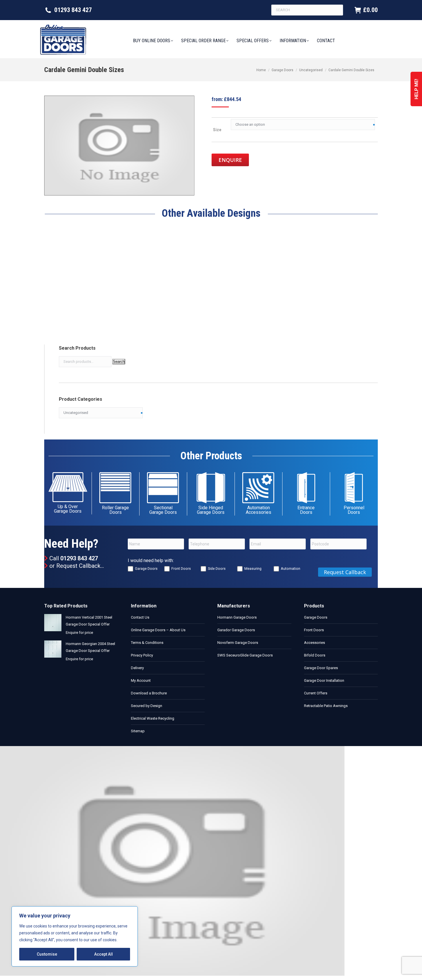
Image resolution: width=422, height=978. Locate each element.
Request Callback (78, 565)
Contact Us (140, 617)
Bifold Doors (314, 655)
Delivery (137, 668)
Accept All (103, 954)
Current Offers (315, 693)
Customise (47, 954)
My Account (141, 680)
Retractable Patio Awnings (326, 706)
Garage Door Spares (321, 668)
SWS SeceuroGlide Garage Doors (245, 655)
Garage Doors (146, 568)
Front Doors (181, 568)
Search (119, 361)
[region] (74, 936)
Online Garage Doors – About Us (158, 630)
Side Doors (217, 568)
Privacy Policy (142, 655)
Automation (290, 568)
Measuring (253, 568)
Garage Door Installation (324, 680)
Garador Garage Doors (236, 630)
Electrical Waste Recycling (152, 718)
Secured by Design (146, 706)
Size (217, 129)
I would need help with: (151, 560)
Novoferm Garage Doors (237, 642)
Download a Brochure (149, 693)
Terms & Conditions (147, 642)
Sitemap (138, 731)
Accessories (314, 642)
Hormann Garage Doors (237, 617)
